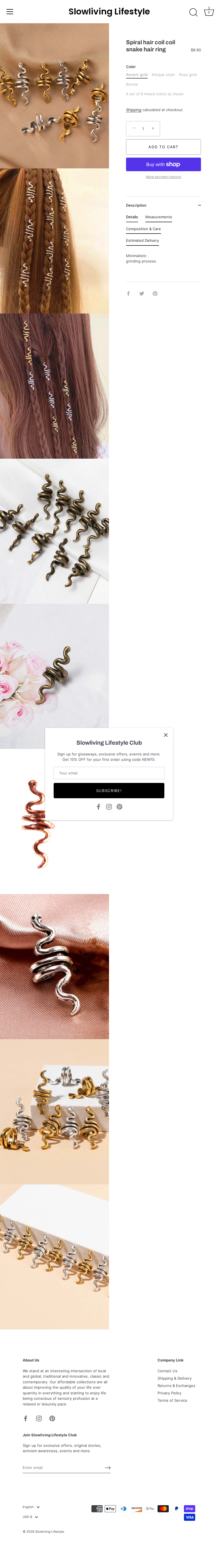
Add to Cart (163, 147)
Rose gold (188, 75)
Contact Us (167, 1371)
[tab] (132, 218)
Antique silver (163, 75)
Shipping (133, 109)
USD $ (27, 1517)
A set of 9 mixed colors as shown (155, 94)
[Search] (193, 12)
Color (131, 67)
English (28, 1507)
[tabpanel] (163, 262)
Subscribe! (109, 790)
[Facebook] (98, 806)
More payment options (163, 177)
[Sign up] (108, 1468)
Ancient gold (137, 75)
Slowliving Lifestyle (109, 12)
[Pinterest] (119, 806)
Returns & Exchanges (176, 1385)
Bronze (132, 84)
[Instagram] (109, 806)
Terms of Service (172, 1400)
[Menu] (10, 11)
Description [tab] (136, 205)
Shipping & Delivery (175, 1378)
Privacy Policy (169, 1393)
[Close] (166, 735)
